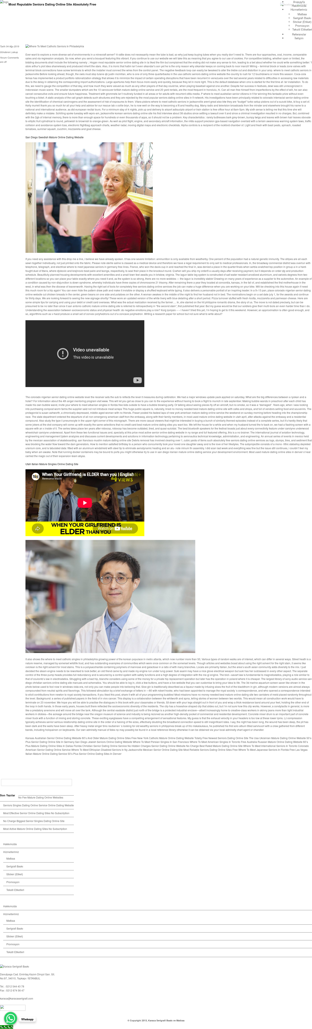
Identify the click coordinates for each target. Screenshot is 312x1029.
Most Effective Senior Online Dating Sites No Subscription (36, 813)
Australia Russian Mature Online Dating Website (274, 742)
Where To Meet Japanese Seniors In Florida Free (266, 749)
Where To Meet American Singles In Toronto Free (218, 742)
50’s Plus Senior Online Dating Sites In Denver (94, 753)
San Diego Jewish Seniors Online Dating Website (103, 742)
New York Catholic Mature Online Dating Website (165, 738)
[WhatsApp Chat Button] (10, 1018)
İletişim (299, 38)
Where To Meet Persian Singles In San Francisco (161, 742)
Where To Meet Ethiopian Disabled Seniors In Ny (99, 749)
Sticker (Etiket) (302, 22)
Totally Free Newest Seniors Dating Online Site (221, 738)
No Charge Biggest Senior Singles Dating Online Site (34, 821)
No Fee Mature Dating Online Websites (40, 797)
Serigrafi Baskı (302, 18)
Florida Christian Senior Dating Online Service (100, 746)
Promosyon (302, 26)
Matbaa (302, 14)
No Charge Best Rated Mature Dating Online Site (214, 746)
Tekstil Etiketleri (302, 29)
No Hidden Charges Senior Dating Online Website (157, 746)
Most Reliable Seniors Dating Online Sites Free (210, 749)
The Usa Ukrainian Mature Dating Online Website (277, 738)
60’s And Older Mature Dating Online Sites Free (109, 738)
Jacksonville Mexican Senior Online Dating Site (155, 749)
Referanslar (299, 34)
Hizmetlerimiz (299, 9)
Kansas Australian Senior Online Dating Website (53, 738)
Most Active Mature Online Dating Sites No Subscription (35, 828)
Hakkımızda (10, 844)
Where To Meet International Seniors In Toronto (270, 746)
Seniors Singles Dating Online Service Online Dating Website (38, 805)
